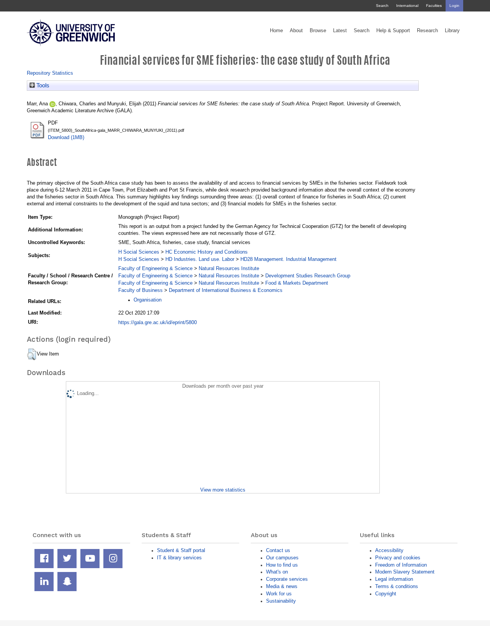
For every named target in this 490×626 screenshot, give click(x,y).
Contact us (278, 550)
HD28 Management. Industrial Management (288, 259)
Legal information (394, 579)
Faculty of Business (140, 290)
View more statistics (222, 490)
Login (454, 5)
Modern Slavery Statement (404, 572)
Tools (42, 85)
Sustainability (281, 601)
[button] (31, 354)
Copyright (385, 594)
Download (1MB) (66, 137)
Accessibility (389, 550)
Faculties (434, 5)
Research (427, 30)
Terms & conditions (396, 586)
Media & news (281, 586)
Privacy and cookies (397, 557)
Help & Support (393, 30)
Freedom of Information (401, 565)
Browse (318, 30)
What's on (277, 572)
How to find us (282, 565)
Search (382, 5)
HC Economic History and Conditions (206, 252)
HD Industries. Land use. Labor (199, 259)
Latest (340, 30)
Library (452, 30)
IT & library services (179, 557)
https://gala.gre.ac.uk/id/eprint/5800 (157, 322)
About (296, 30)
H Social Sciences (138, 252)
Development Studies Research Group (307, 276)
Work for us (279, 594)
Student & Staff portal (181, 550)
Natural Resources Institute (229, 268)
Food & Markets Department (296, 283)
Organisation (148, 300)
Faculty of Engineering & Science (155, 268)
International (407, 5)
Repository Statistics (50, 73)
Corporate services (287, 579)
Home (276, 30)
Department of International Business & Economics (226, 290)
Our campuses (282, 557)
